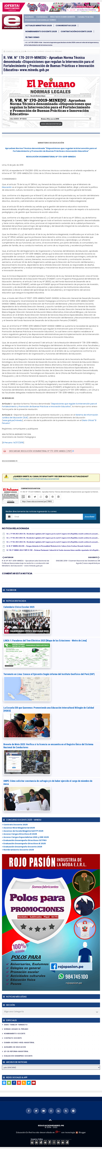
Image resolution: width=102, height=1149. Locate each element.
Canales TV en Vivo (86, 17)
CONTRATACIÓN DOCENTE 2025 (76, 31)
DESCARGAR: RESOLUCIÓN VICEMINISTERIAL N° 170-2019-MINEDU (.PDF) (40, 451)
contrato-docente (13, 1038)
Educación (7, 187)
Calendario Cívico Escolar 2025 (18, 607)
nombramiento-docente (14, 1033)
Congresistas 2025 (66, 25)
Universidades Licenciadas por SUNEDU (40, 20)
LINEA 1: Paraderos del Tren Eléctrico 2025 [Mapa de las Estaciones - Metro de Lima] (45, 640)
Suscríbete (29, 17)
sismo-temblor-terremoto (15, 1025)
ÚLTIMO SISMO (32, 37)
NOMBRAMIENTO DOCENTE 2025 (41, 31)
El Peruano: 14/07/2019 (13, 442)
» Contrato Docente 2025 (15, 824)
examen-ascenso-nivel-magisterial (19, 1042)
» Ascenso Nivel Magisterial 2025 (18, 827)
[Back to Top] (50, 1120)
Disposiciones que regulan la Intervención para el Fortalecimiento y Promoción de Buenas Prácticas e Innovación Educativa (49, 405)
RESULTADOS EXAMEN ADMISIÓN (62, 17)
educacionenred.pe (9, 461)
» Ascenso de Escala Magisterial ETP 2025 (22, 831)
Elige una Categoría (14, 1011)
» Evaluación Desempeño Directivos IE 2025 (24, 843)
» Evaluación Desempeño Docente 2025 (22, 846)
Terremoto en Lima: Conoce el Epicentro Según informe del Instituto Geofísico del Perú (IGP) (49, 674)
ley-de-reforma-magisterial (16, 1051)
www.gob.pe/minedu (12, 420)
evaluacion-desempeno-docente (18, 1056)
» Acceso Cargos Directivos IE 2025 (19, 834)
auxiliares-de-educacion (15, 1047)
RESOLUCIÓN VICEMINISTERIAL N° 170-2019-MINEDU (51, 156)
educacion (32, 51)
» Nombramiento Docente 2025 (18, 849)
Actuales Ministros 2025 (38, 25)
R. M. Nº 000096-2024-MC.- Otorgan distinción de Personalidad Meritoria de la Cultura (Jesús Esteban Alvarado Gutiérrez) (49, 546)
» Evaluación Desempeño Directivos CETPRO (24, 840)
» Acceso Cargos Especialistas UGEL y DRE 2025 (25, 837)
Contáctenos (42, 17)
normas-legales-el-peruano (49, 51)
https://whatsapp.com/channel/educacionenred (36, 479)
